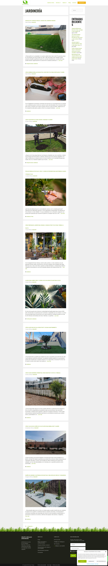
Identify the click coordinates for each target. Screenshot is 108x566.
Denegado (91, 561)
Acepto (82, 561)
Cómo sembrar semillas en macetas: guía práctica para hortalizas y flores (44, 72)
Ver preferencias (101, 561)
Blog (70, 2)
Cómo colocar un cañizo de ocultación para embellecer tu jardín (42, 426)
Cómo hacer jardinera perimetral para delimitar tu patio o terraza (42, 373)
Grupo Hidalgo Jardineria (26, 537)
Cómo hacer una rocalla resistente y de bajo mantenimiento (41, 327)
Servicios (58, 2)
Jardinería (36, 63)
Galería (64, 2)
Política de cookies (56, 564)
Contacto (74, 2)
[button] (105, 551)
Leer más (60, 60)
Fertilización (29, 319)
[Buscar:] (77, 10)
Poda (32, 216)
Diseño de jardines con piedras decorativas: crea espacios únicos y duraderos (45, 475)
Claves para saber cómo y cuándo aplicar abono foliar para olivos (43, 280)
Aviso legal (96, 563)
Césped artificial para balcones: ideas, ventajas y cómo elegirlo (77, 30)
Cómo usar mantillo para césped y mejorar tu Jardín (38, 119)
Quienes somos (50, 2)
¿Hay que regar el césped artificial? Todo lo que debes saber (77, 44)
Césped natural (30, 63)
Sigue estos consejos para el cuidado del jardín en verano (40, 20)
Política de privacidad (90, 563)
